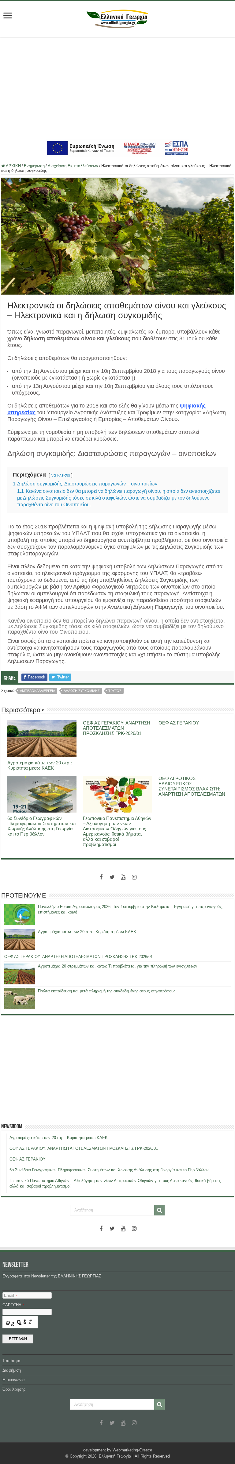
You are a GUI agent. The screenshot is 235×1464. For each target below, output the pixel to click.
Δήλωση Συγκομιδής (82, 691)
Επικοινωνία (13, 1379)
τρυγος (114, 691)
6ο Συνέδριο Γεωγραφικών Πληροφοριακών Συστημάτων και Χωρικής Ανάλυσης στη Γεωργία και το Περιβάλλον (41, 826)
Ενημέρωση (34, 166)
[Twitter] (112, 877)
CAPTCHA (13, 1305)
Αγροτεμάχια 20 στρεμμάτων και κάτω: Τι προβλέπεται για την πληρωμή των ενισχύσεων (117, 966)
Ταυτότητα (11, 1360)
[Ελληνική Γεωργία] (117, 18)
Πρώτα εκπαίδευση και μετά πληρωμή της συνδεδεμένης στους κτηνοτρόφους (106, 991)
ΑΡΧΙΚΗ (13, 166)
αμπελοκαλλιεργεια (37, 691)
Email (10, 1295)
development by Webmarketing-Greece (117, 1450)
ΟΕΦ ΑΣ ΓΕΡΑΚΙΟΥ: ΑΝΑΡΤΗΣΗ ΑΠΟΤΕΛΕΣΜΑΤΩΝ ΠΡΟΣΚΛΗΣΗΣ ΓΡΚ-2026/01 (116, 728)
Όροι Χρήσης (13, 1389)
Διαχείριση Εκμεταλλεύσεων (73, 166)
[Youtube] (123, 877)
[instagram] (134, 877)
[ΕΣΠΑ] (117, 147)
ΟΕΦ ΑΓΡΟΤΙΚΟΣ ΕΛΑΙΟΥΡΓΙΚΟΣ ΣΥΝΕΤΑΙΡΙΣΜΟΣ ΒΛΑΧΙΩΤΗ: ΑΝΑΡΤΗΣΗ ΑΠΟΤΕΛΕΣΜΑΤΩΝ (192, 786)
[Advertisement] (117, 88)
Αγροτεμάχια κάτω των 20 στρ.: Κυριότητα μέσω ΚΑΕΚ (39, 765)
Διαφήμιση (11, 1370)
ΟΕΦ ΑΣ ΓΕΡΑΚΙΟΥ (179, 722)
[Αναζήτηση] (159, 1210)
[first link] (8, 16)
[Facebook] (101, 877)
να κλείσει (60, 475)
